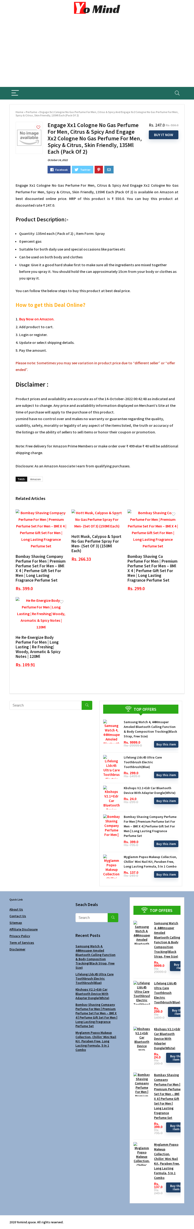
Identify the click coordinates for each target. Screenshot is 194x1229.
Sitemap (15, 923)
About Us (16, 909)
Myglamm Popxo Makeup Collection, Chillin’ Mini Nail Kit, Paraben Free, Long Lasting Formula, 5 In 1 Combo (150, 861)
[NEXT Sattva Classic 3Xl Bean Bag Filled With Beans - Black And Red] (189, 1217)
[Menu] (15, 93)
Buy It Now (163, 134)
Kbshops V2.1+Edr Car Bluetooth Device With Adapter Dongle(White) (92, 993)
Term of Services (21, 942)
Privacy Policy (19, 936)
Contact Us (17, 916)
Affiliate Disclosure (23, 929)
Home (19, 112)
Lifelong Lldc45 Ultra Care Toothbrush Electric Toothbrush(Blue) (143, 762)
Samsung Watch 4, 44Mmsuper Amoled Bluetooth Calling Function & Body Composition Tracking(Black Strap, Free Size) (95, 957)
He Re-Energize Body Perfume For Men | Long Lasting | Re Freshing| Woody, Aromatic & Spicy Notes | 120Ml (38, 647)
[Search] (177, 93)
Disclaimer (17, 949)
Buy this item (166, 744)
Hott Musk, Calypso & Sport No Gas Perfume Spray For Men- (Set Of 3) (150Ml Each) (96, 543)
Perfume (31, 112)
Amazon (35, 479)
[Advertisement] (97, 51)
